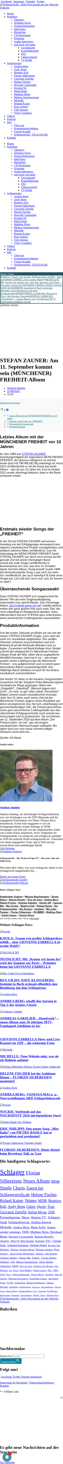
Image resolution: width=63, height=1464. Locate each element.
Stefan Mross (37, 1212)
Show (25, 1217)
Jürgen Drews (37, 1274)
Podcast (11, 119)
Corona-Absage (48, 1257)
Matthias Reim (22, 94)
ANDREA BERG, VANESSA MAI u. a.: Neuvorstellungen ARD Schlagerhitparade (30, 1096)
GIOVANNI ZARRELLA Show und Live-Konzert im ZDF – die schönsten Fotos (30, 1041)
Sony (8, 1274)
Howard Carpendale (25, 84)
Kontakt (11, 137)
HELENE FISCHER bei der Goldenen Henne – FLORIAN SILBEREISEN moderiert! (27, 1077)
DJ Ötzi (10, 1283)
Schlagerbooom (18, 1222)
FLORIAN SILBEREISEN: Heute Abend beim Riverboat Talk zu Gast (30, 1151)
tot (10, 1270)
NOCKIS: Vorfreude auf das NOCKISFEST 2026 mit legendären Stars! (30, 1113)
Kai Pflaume (52, 1291)
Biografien (20, 32)
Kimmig (4, 1249)
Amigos (39, 1253)
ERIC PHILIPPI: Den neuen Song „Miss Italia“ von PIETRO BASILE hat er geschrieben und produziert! (29, 1132)
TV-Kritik (26, 60)
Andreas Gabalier (27, 903)
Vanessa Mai (25, 1257)
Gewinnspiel (28, 47)
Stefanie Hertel (38, 1245)
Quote (41, 1206)
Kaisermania (5, 1295)
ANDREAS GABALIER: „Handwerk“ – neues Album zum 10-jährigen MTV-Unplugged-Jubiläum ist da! (28, 299)
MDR (42, 1200)
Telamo (31, 1200)
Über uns (19, 125)
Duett (42, 1295)
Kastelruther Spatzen (11, 896)
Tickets (14, 1249)
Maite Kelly (38, 1227)
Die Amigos (25, 909)
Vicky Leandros (23, 112)
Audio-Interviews (23, 41)
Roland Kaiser (22, 103)
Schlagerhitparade (21, 1274)
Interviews (20, 29)
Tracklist (49, 1274)
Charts (19, 1187)
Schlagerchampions (18, 1245)
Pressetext (15, 1295)
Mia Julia (51, 909)
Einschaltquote (47, 1287)
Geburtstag (5, 1266)
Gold (2, 1274)
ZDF (51, 1212)
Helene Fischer (22, 81)
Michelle (19, 100)
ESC (23, 53)
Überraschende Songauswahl (21, 424)
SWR (25, 1232)
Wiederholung (25, 1287)
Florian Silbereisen (24, 75)
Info (9, 122)
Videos (11, 116)
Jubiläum (4, 1262)
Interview (36, 1287)
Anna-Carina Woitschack (22, 1253)
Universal (42, 1291)
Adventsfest (53, 1279)
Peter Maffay (26, 1270)
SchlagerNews (8, 1319)
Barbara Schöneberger (35, 1283)
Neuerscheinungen (24, 25)
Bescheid (34, 918)
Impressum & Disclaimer (13, 1382)
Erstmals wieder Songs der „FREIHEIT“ (26, 421)
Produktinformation (17, 427)
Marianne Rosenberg (18, 1279)
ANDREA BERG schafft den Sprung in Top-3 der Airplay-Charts (28, 1003)
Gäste (30, 1206)
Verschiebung (26, 1295)
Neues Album (36, 1180)
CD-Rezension (22, 35)
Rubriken (12, 16)
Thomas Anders (44, 1249)
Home (10, 13)
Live (35, 1291)
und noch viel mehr (24, 44)
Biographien (7, 1328)
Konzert (39, 1241)
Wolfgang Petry (52, 1295)
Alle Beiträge (7, 848)
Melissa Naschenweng (26, 97)
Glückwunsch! (29, 57)
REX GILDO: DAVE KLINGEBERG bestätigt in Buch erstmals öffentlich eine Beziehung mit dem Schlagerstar (31, 289)
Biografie (4, 1287)
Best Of (15, 1241)
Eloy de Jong (35, 899)
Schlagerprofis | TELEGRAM (30, 134)
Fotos (15, 1270)
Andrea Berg (21, 66)
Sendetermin (20, 1283)
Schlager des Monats (43, 1266)
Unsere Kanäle (22, 131)
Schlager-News (22, 22)
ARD (55, 1270)
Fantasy (4, 912)
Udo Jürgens (21, 109)
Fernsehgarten (10, 1217)
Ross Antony (21, 106)
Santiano (39, 909)
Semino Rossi (26, 915)
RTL (50, 1270)
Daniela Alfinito (25, 1291)
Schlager (12, 1172)
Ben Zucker (12, 906)
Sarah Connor (9, 915)
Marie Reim (20, 91)
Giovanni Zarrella (24, 78)
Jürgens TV (38, 1217)
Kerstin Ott (20, 88)
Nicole (2, 1283)
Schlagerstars (14, 63)
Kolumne (19, 38)
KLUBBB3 (39, 912)
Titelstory (19, 19)
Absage (36, 1295)
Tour (50, 1206)
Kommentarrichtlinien (26, 128)
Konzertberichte (30, 50)
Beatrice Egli (21, 72)
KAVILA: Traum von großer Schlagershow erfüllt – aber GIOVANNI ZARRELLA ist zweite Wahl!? (31, 278)
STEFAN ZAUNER (34, 454)
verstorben (13, 1287)
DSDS (15, 1266)
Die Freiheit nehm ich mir (25, 605)
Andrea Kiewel (41, 1222)
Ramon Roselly (17, 899)
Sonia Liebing (11, 1291)
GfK (12, 1262)
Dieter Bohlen (46, 1262)
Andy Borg (20, 69)
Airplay (4, 1241)
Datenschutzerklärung (41, 1382)
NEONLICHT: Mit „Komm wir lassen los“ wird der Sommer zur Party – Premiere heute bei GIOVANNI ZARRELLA (31, 282)
